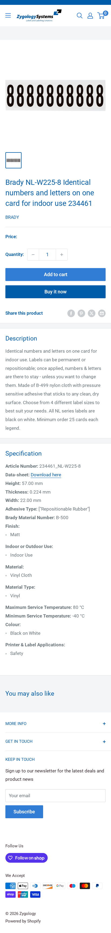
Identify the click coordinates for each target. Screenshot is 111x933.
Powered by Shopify (23, 921)
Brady (12, 217)
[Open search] (80, 16)
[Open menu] (8, 15)
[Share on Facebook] (71, 313)
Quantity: (14, 254)
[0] (101, 15)
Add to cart (55, 274)
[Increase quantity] (61, 254)
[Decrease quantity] (33, 254)
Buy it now (55, 291)
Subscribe (24, 811)
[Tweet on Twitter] (91, 313)
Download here (46, 474)
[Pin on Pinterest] (81, 313)
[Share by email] (102, 313)
